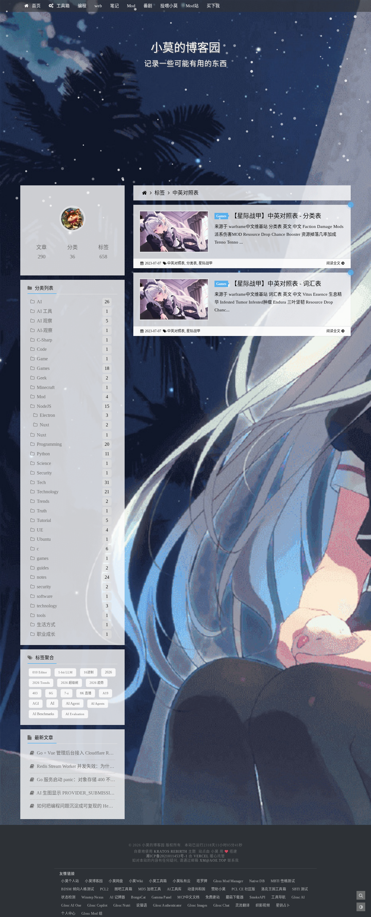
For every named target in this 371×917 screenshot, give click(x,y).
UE (40, 529)
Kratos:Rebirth (170, 852)
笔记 (114, 5)
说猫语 (141, 905)
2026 (108, 672)
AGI (35, 704)
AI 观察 (44, 320)
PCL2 (104, 889)
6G (51, 693)
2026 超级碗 (69, 682)
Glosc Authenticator (167, 905)
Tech (41, 482)
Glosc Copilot (97, 905)
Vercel (201, 856)
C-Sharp (44, 339)
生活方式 (46, 624)
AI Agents (97, 703)
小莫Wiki (136, 881)
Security (44, 472)
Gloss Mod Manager (228, 881)
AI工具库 (174, 889)
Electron (47, 415)
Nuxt (44, 424)
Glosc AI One (71, 905)
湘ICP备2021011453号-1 (167, 856)
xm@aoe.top (213, 860)
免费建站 (212, 897)
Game (42, 358)
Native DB (257, 881)
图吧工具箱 (123, 889)
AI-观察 (44, 330)
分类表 (191, 263)
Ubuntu (44, 539)
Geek (42, 377)
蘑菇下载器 (234, 897)
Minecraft (45, 387)
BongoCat (138, 897)
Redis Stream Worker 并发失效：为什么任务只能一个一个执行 (75, 766)
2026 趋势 (97, 682)
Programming (49, 444)
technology (47, 605)
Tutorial (44, 520)
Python (43, 453)
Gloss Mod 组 (91, 913)
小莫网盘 (116, 881)
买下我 (213, 5)
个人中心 (68, 913)
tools (41, 615)
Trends (43, 501)
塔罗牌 (202, 881)
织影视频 (263, 905)
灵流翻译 (242, 905)
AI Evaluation (75, 714)
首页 (36, 5)
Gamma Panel (162, 897)
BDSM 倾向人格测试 (77, 889)
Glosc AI (298, 897)
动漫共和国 (196, 889)
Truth (42, 510)
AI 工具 (44, 311)
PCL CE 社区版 (243, 889)
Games (43, 368)
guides (43, 567)
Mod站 (192, 5)
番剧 (147, 5)
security (44, 586)
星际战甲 (205, 263)
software (44, 596)
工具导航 (278, 897)
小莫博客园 (94, 881)
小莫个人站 (70, 881)
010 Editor (39, 672)
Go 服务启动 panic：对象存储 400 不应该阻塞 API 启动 (75, 779)
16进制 (89, 672)
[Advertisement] (185, 136)
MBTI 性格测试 (283, 881)
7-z (66, 693)
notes (41, 577)
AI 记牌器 (117, 897)
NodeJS (44, 406)
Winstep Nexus (92, 897)
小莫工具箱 (158, 881)
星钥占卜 (283, 905)
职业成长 (46, 634)
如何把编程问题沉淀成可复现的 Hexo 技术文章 (75, 805)
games (42, 558)
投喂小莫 (169, 5)
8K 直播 (85, 693)
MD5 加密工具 (149, 889)
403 (35, 693)
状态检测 (68, 897)
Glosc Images (197, 905)
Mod (131, 5)
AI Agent (73, 703)
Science (44, 463)
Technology (48, 491)
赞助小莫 (218, 889)
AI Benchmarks (43, 714)
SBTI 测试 (300, 889)
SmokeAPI (257, 897)
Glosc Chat (221, 905)
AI (39, 301)
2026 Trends (41, 682)
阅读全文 (333, 263)
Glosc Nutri (121, 905)
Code (42, 349)
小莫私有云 (181, 881)
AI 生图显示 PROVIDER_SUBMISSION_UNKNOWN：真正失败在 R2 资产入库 (75, 792)
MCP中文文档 (188, 897)
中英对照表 (185, 193)
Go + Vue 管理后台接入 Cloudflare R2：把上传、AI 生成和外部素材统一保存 (75, 752)
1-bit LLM (65, 672)
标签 (160, 193)
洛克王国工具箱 (273, 889)
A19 (105, 693)
